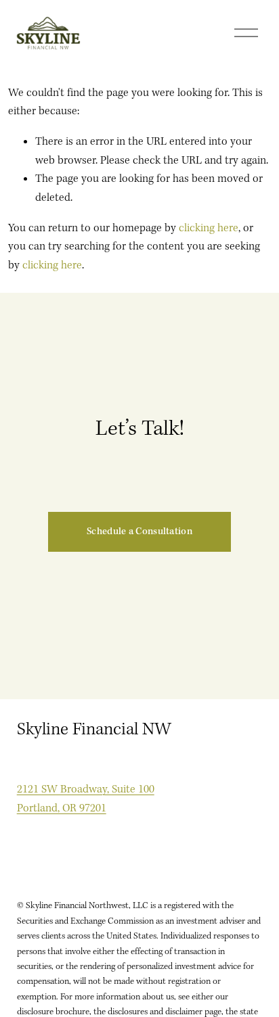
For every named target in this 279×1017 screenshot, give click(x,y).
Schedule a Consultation (139, 531)
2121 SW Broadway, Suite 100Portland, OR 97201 (85, 799)
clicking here (208, 228)
